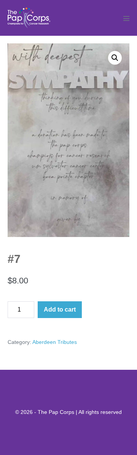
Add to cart (60, 309)
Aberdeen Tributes (54, 342)
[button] (115, 58)
